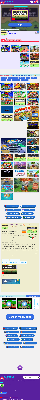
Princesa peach (16, 79)
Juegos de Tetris (13, 346)
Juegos (3, 40)
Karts (28, 77)
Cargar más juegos (20, 316)
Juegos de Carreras (31, 343)
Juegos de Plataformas (14, 209)
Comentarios (10, 40)
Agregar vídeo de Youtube (33, 296)
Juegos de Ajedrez (27, 346)
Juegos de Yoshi (28, 213)
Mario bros (34, 77)
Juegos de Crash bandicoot (29, 328)
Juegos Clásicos (29, 209)
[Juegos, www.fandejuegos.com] (7, 2)
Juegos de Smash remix (14, 217)
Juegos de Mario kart (12, 206)
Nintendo (11, 77)
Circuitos (22, 77)
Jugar (20, 24)
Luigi (16, 77)
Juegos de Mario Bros (28, 206)
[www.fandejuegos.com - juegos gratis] (7, 378)
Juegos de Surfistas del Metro (12, 343)
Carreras (3, 79)
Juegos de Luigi (29, 217)
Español (4, 392)
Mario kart (4, 77)
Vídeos (19, 40)
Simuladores (24, 79)
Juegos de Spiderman (27, 335)
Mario (9, 79)
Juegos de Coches (13, 213)
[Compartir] (38, 32)
